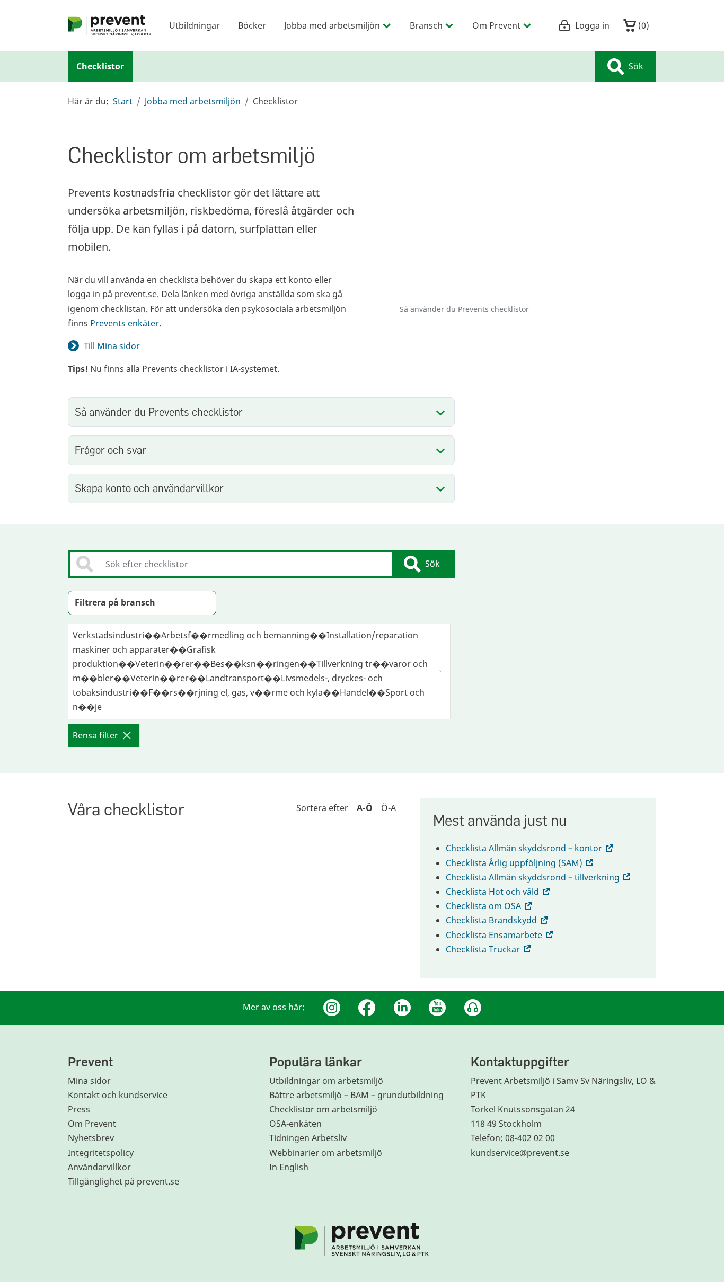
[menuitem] (109, 25)
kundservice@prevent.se (520, 1153)
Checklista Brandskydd (498, 920)
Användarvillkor (99, 1167)
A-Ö (365, 808)
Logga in (592, 25)
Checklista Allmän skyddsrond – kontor (530, 848)
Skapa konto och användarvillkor (149, 488)
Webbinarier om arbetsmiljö (325, 1153)
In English (288, 1167)
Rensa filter (95, 735)
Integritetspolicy (101, 1153)
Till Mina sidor (112, 346)
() (642, 25)
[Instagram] (331, 1007)
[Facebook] (366, 1007)
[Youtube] (437, 1007)
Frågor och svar (110, 450)
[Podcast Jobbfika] (472, 1007)
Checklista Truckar (489, 949)
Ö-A (388, 808)
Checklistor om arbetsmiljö (323, 1109)
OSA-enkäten (295, 1123)
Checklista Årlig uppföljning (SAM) (520, 863)
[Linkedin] (402, 1007)
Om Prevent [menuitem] (496, 25)
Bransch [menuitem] (426, 25)
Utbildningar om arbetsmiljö (326, 1081)
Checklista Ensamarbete (500, 935)
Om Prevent (92, 1123)
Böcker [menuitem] (252, 25)
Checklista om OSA (490, 906)
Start (123, 101)
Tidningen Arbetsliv (308, 1138)
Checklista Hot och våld (499, 891)
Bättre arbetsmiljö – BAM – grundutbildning (356, 1095)
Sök (636, 66)
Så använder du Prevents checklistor (159, 412)
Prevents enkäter (124, 323)
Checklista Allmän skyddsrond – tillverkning (539, 877)
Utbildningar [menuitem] (194, 25)
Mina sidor (89, 1081)
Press (79, 1109)
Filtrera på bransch (115, 602)
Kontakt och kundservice (117, 1095)
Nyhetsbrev (91, 1138)
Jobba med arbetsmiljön (193, 101)
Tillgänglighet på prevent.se (123, 1181)
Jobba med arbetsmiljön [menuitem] (332, 25)
